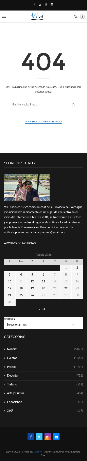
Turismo (45, 384)
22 (66, 288)
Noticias (45, 349)
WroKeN (38, 451)
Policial (45, 367)
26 (32, 295)
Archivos (9, 319)
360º (45, 410)
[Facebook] (34, 4)
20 (43, 288)
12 (32, 281)
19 (32, 288)
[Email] (52, 4)
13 (43, 281)
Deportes (45, 375)
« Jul (42, 309)
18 (21, 288)
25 (21, 295)
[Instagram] (46, 4)
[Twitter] (40, 5)
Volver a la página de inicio (43, 121)
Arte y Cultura (45, 393)
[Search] (75, 16)
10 (9, 281)
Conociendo (45, 402)
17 (9, 288)
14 (54, 281)
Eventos (45, 358)
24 (9, 295)
